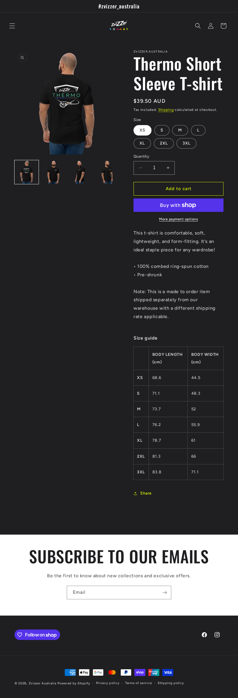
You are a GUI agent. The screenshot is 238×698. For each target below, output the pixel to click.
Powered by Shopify (73, 683)
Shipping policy (171, 683)
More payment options (178, 219)
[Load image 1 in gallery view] (27, 172)
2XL (164, 143)
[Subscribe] (164, 592)
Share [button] (146, 493)
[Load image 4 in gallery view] (107, 172)
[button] (12, 25)
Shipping (166, 110)
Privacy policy (108, 683)
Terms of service (138, 683)
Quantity (141, 156)
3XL (186, 143)
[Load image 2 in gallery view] (54, 172)
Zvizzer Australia (43, 683)
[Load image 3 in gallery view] (80, 172)
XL (142, 143)
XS (142, 130)
